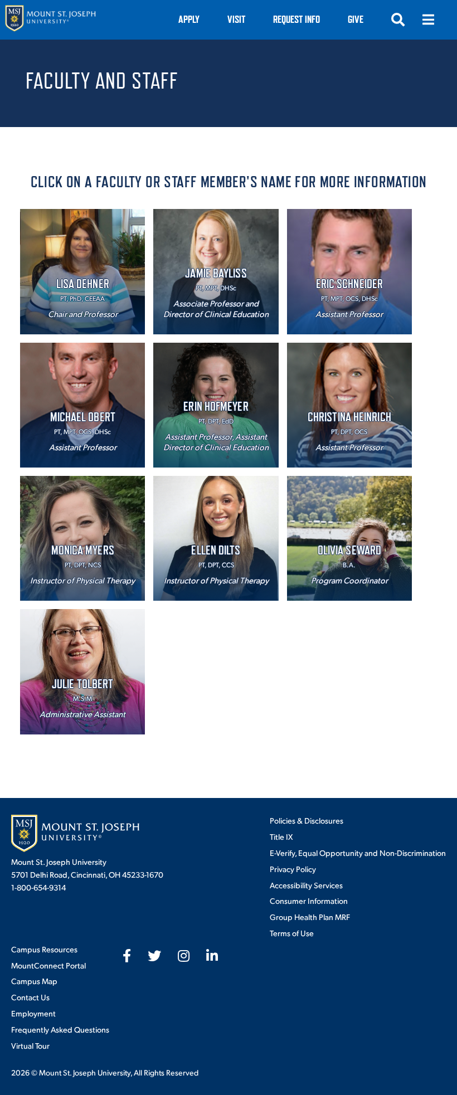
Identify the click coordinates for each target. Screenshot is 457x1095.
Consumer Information (309, 901)
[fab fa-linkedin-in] (212, 955)
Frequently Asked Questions (60, 1029)
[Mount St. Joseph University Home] (50, 20)
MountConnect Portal (48, 965)
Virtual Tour (30, 1045)
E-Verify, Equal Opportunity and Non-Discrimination (358, 853)
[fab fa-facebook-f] (127, 955)
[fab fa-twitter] (154, 955)
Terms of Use (292, 933)
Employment (33, 1013)
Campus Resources (44, 949)
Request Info (296, 19)
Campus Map (34, 981)
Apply (189, 19)
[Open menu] (428, 19)
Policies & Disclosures (306, 820)
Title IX (281, 836)
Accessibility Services (306, 885)
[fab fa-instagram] (183, 955)
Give (355, 19)
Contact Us (30, 997)
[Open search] (398, 19)
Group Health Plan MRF (310, 917)
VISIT (236, 19)
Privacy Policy (293, 869)
